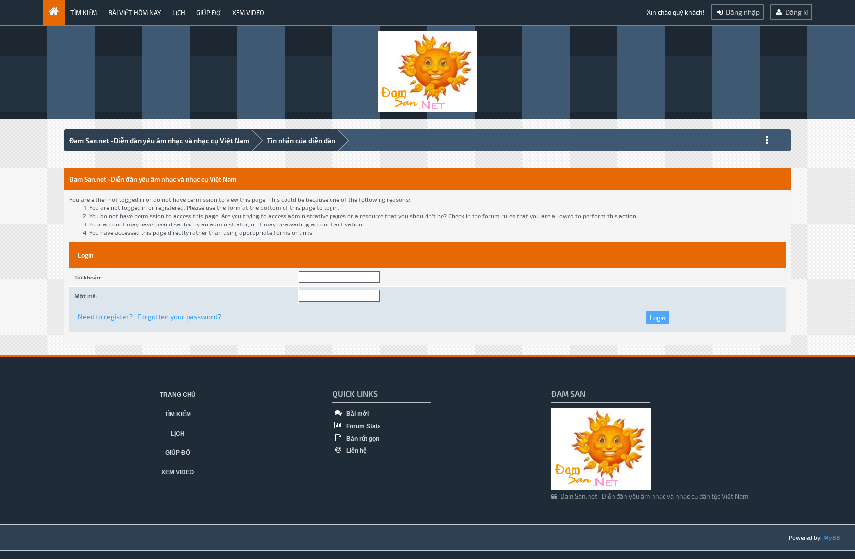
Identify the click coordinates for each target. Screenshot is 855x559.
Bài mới (357, 413)
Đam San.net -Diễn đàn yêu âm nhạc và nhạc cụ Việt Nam (159, 140)
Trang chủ (178, 394)
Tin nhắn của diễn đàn (301, 140)
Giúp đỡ (208, 13)
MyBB (831, 537)
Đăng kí (796, 12)
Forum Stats (363, 426)
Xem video (248, 13)
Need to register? (105, 316)
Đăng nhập (742, 12)
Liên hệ (356, 450)
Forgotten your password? (179, 316)
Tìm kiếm (83, 13)
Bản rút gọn (362, 438)
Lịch (178, 13)
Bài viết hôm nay (134, 13)
